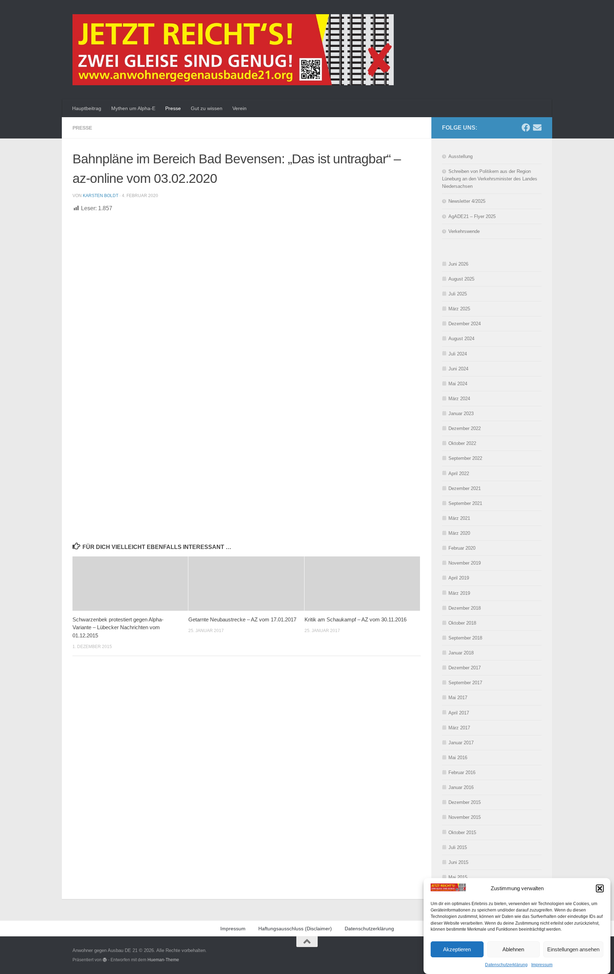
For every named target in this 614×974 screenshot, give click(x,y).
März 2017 (459, 727)
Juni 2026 (458, 264)
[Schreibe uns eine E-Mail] (537, 127)
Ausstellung (460, 156)
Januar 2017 (461, 742)
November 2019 (464, 563)
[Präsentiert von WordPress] (105, 960)
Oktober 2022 (462, 443)
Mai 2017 (457, 697)
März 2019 (459, 593)
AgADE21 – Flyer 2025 (472, 216)
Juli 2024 (457, 354)
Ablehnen (513, 949)
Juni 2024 (458, 368)
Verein (239, 108)
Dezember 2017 (464, 667)
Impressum (542, 964)
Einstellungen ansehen (573, 949)
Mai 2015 (457, 877)
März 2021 (459, 518)
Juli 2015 (457, 847)
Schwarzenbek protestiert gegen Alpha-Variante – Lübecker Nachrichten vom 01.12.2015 (117, 627)
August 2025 (461, 279)
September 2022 (465, 458)
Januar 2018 (461, 652)
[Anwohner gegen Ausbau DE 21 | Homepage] (233, 49)
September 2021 (465, 503)
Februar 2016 (461, 772)
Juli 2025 (457, 293)
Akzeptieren (457, 949)
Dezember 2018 (464, 608)
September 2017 (465, 682)
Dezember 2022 (464, 428)
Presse (173, 108)
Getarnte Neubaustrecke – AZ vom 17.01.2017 (242, 619)
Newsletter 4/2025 (466, 201)
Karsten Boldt (100, 195)
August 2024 (461, 338)
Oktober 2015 (462, 832)
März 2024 (459, 398)
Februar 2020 (461, 548)
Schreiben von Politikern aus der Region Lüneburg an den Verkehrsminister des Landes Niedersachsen (489, 179)
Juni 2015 (458, 862)
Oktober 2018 (462, 623)
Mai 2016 (457, 757)
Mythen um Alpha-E (133, 108)
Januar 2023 (461, 413)
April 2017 (458, 712)
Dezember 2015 (464, 802)
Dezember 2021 (464, 488)
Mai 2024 (457, 383)
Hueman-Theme (163, 959)
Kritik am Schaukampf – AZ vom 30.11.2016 (355, 619)
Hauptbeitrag (86, 108)
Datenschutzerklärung (506, 964)
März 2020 (459, 533)
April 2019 (458, 578)
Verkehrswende (464, 231)
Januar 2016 (461, 787)
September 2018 (465, 638)
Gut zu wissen (206, 108)
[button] (599, 888)
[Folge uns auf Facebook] (526, 127)
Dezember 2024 (464, 323)
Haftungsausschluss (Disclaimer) (295, 928)
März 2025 (459, 308)
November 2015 (464, 817)
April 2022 (458, 473)
